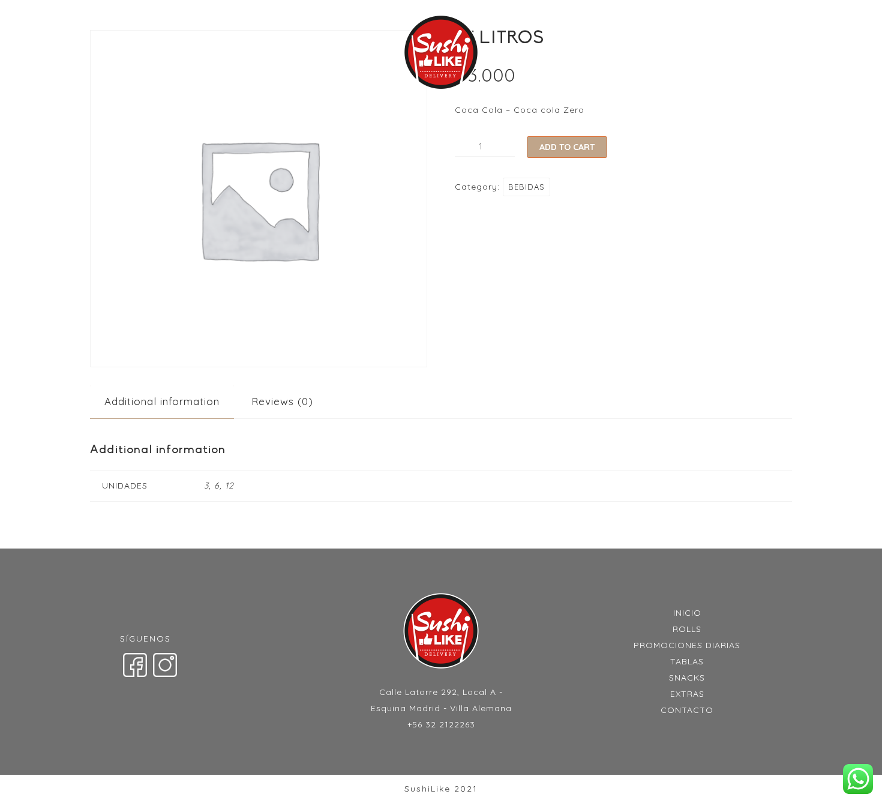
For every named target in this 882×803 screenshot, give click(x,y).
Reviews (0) (282, 401)
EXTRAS (644, 54)
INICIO (174, 54)
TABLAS (526, 54)
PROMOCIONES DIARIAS (318, 54)
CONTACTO (711, 54)
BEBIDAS (526, 186)
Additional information (162, 401)
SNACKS (584, 54)
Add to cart (567, 147)
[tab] (162, 401)
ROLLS (225, 54)
